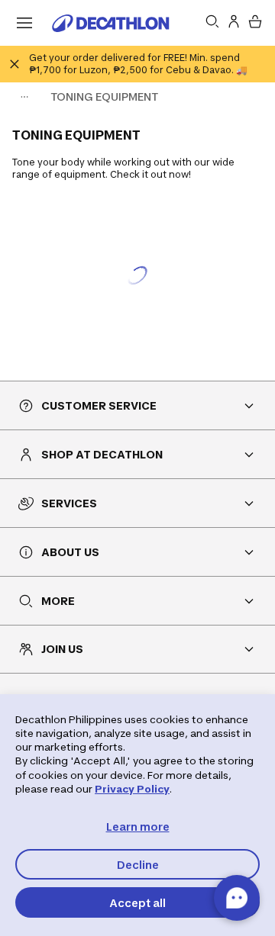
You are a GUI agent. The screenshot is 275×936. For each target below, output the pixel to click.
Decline (138, 864)
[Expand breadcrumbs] (24, 97)
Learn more (138, 826)
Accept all (137, 902)
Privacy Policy (132, 789)
